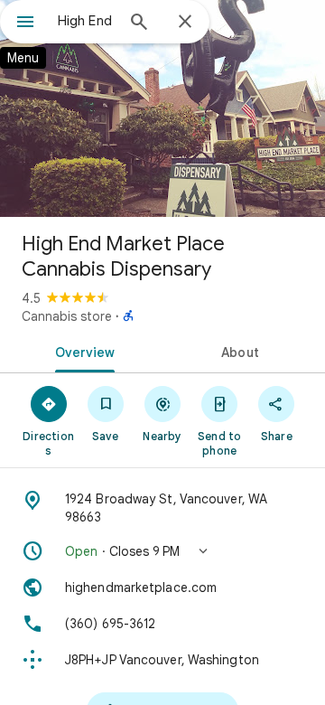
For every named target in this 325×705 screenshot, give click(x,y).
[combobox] (86, 21)
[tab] (82, 350)
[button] (162, 551)
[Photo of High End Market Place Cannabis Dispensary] (162, 108)
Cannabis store (67, 316)
